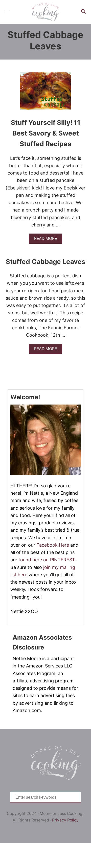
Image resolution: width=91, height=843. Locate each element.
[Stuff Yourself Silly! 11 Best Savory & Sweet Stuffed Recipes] (45, 93)
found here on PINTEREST (46, 559)
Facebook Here (52, 545)
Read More (47, 240)
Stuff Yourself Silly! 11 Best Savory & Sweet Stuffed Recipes (45, 133)
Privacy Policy (65, 820)
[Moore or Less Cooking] (45, 12)
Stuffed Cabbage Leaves (45, 261)
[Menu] (7, 12)
